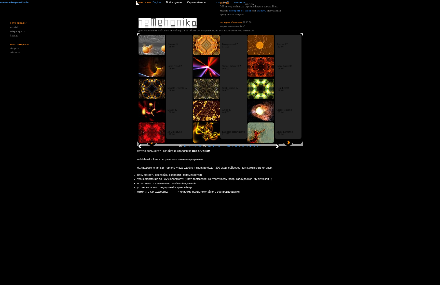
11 (223, 146)
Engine (157, 2)
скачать (261, 10)
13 (214, 146)
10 (228, 146)
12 (218, 146)
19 (185, 146)
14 (209, 146)
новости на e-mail (11, 2)
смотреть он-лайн (240, 10)
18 (189, 146)
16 (199, 146)
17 (194, 146)
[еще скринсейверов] (277, 147)
